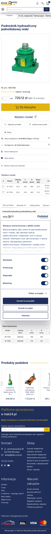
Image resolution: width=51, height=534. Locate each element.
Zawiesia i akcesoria (34, 452)
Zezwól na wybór (25, 308)
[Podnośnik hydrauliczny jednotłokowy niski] (25, 58)
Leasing (30, 495)
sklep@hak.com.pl (13, 455)
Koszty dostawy (33, 489)
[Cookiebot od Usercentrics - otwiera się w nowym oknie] (37, 217)
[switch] (44, 268)
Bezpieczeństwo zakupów (36, 504)
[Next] (49, 383)
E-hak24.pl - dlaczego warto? (12, 494)
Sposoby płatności (34, 492)
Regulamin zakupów (34, 501)
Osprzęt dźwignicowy (35, 449)
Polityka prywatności (35, 507)
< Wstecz (9, 15)
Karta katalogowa (11, 152)
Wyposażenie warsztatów (36, 458)
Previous (2, 383)
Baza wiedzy (9, 158)
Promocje (4, 503)
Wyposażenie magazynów (36, 455)
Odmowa (25, 315)
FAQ (2, 491)
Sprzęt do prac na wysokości (38, 461)
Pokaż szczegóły (36, 293)
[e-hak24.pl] (9, 3)
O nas (3, 488)
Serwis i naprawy (33, 470)
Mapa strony (6, 500)
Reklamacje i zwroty (34, 498)
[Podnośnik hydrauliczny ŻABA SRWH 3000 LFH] (29, 379)
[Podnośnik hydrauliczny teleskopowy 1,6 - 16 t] (10, 379)
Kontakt (4, 485)
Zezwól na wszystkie (25, 301)
